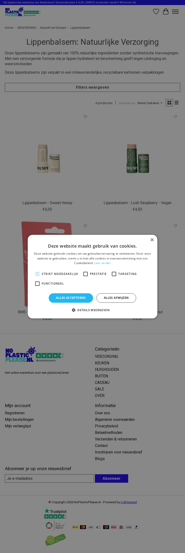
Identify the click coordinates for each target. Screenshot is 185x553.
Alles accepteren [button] (71, 298)
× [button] (152, 240)
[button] (92, 310)
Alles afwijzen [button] (116, 298)
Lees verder (102, 263)
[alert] (92, 276)
